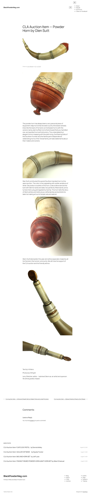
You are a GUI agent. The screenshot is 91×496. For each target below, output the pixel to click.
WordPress (85, 491)
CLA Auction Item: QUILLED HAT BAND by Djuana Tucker (23, 452)
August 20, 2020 (83, 447)
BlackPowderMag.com (12, 7)
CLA (35, 66)
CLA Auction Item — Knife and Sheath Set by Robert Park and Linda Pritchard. (27, 399)
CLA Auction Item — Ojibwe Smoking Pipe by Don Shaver (69, 399)
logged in (32, 420)
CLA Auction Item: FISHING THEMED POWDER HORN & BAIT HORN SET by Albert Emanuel (34, 461)
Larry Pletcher (30, 66)
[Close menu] (74, 2)
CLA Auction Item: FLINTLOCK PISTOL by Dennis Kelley (23, 447)
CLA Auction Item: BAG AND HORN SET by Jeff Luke (21, 456)
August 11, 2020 (84, 452)
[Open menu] (70, 7)
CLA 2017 (39, 66)
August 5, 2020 (84, 461)
